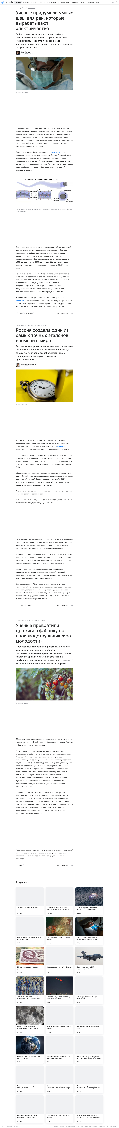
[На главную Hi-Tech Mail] (8, 2)
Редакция (55, 1126)
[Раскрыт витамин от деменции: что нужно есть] (30, 1079)
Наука (44, 325)
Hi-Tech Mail (36, 325)
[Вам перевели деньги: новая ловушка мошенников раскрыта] (89, 1079)
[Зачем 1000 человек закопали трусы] (30, 901)
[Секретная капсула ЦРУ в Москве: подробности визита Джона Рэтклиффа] (89, 961)
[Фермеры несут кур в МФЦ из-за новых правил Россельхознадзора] (59, 961)
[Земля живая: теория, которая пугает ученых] (30, 1050)
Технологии (31, 8)
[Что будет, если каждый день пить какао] (89, 990)
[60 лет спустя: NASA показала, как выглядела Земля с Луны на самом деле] (89, 1050)
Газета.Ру (36, 620)
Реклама (15, 1126)
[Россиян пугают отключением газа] (89, 1020)
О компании (9, 1126)
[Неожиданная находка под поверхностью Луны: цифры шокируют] (30, 1020)
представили (21, 301)
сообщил (61, 446)
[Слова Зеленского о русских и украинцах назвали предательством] (59, 1050)
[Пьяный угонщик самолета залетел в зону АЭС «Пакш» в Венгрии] (59, 901)
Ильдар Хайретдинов (28, 364)
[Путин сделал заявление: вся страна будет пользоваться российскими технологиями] (89, 931)
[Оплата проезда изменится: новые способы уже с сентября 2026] (59, 1079)
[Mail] (2, 2)
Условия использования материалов (69, 1126)
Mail (3, 1126)
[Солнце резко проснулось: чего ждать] (59, 1109)
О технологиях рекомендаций (89, 1126)
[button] (44, 73)
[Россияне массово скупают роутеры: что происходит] (30, 1109)
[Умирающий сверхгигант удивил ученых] (59, 1020)
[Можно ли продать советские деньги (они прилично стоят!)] (30, 961)
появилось (56, 152)
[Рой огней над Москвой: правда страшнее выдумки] (59, 990)
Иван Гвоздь (25, 52)
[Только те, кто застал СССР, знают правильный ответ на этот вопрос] (30, 990)
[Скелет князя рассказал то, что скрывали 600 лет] (30, 931)
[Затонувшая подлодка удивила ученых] (59, 931)
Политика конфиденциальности (107, 1126)
